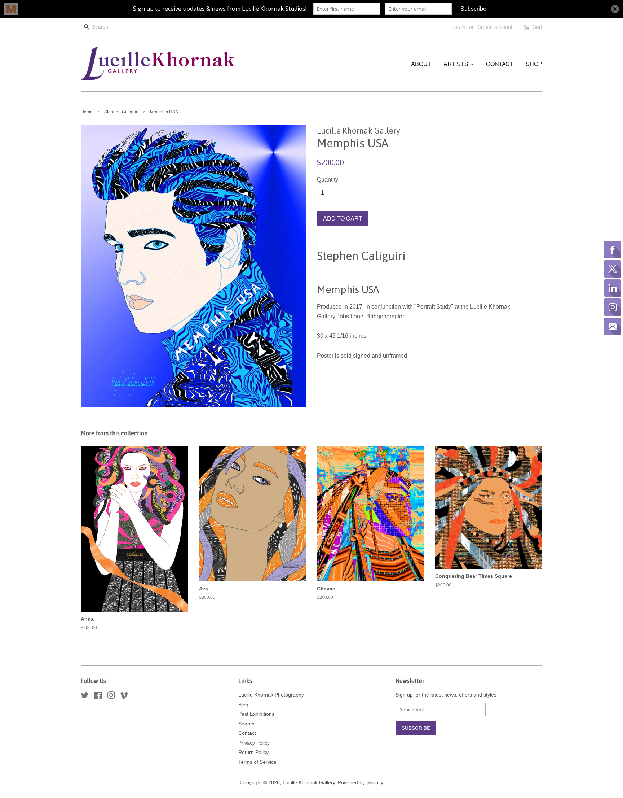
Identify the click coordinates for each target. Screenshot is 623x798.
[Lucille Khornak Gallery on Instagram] (111, 696)
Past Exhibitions (256, 714)
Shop (534, 64)
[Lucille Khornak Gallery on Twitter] (85, 696)
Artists (456, 64)
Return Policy (253, 752)
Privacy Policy (254, 743)
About (421, 64)
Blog (243, 704)
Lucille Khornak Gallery (309, 782)
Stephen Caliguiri (121, 111)
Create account (494, 26)
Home (87, 111)
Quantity (327, 179)
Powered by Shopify (360, 782)
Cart (537, 26)
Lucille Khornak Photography (271, 695)
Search (246, 724)
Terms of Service (257, 762)
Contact (499, 64)
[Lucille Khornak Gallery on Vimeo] (124, 696)
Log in (458, 26)
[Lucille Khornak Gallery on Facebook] (98, 696)
